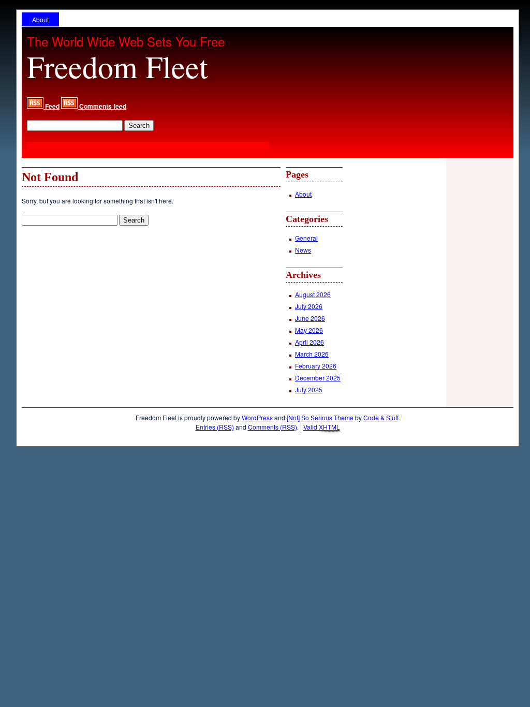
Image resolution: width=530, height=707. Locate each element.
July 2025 (308, 389)
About (40, 19)
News (303, 249)
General (306, 237)
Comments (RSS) (272, 426)
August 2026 (313, 294)
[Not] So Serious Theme (320, 417)
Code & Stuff (381, 417)
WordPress (257, 417)
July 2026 (308, 306)
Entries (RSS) (215, 426)
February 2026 (315, 365)
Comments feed (102, 106)
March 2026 (312, 353)
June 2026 (310, 318)
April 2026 (309, 341)
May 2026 (309, 330)
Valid (321, 426)
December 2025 (318, 377)
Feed (51, 106)
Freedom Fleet (117, 66)
